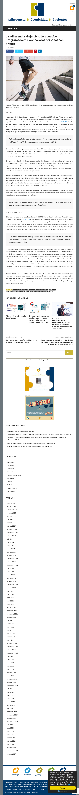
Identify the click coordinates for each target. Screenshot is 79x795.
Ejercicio (52, 289)
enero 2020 (10, 676)
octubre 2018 (11, 718)
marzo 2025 (11, 523)
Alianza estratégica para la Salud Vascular (16, 317)
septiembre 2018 (12, 721)
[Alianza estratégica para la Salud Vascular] (16, 314)
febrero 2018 (11, 741)
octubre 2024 (11, 536)
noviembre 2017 (12, 751)
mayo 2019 (10, 695)
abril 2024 (10, 545)
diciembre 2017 (12, 747)
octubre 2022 (11, 588)
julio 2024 (10, 539)
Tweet (20, 51)
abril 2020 (10, 666)
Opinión (9, 481)
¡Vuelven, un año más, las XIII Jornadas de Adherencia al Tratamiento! (29, 446)
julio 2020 (10, 656)
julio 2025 (10, 519)
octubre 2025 (11, 513)
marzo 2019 (11, 702)
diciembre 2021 (12, 611)
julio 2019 (10, 689)
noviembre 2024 (12, 532)
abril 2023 (10, 571)
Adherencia (10, 462)
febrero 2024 (11, 552)
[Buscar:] (39, 352)
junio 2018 (10, 728)
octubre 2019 (11, 682)
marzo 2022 (11, 604)
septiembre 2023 (12, 565)
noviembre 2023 (12, 558)
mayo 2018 (10, 731)
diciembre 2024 (12, 529)
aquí (69, 784)
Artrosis (22, 289)
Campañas (10, 465)
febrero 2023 (11, 578)
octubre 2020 (11, 650)
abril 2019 (10, 698)
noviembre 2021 (12, 614)
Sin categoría (11, 491)
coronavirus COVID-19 (59, 122)
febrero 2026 (11, 506)
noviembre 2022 (12, 584)
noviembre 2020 (12, 646)
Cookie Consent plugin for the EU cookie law (62, 791)
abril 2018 (10, 734)
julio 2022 (10, 591)
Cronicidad (10, 468)
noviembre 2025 (12, 510)
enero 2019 (10, 708)
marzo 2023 (11, 575)
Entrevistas (10, 472)
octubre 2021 (11, 617)
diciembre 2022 (12, 581)
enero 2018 (10, 744)
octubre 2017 (11, 754)
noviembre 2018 (12, 715)
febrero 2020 (11, 672)
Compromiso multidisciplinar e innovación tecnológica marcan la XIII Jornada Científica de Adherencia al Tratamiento (62, 323)
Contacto (8, 789)
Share (10, 51)
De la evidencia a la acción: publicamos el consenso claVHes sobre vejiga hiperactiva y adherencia (39, 319)
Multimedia (10, 478)
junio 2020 (10, 659)
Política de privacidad (18, 789)
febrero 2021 (11, 637)
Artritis (15, 289)
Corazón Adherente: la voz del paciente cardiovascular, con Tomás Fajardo (31, 443)
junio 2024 (10, 542)
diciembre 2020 (12, 643)
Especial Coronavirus (14, 475)
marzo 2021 (11, 633)
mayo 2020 (10, 663)
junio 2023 (10, 568)
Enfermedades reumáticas (15, 291)
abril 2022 (10, 601)
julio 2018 (10, 725)
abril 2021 (10, 630)
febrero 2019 (11, 705)
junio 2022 (10, 594)
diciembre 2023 (12, 555)
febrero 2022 (11, 607)
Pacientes (10, 485)
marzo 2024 (11, 549)
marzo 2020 (11, 669)
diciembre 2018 (12, 712)
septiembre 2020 (12, 653)
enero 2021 (10, 640)
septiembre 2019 (12, 685)
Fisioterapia (29, 291)
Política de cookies (31, 789)
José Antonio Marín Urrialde (43, 291)
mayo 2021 (10, 627)
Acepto (62, 788)
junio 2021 (10, 624)
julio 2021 (10, 620)
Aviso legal (41, 789)
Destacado (44, 289)
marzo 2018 (11, 738)
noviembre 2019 (12, 679)
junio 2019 (10, 692)
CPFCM (37, 289)
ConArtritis (26, 219)
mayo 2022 (10, 598)
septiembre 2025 (12, 516)
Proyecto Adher (12, 488)
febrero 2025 (11, 526)
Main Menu (12, 28)
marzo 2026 (11, 503)
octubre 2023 (11, 562)
